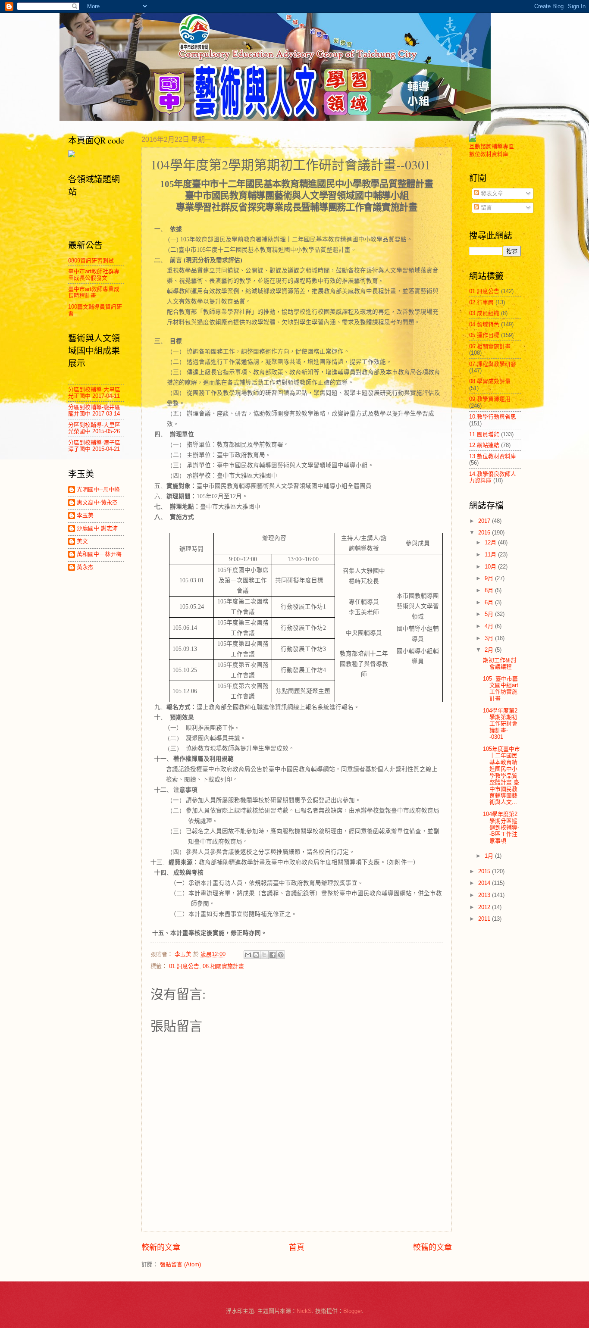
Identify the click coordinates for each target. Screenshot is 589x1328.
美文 (82, 541)
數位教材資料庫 (488, 154)
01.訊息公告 (184, 966)
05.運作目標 (484, 335)
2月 (490, 650)
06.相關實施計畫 (223, 966)
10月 (491, 566)
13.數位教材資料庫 (492, 456)
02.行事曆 (481, 302)
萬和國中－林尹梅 (99, 554)
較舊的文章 (432, 1247)
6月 (490, 602)
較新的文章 (160, 1247)
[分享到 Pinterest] (280, 954)
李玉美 (85, 515)
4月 (490, 626)
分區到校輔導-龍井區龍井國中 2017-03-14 (94, 410)
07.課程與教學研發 (492, 364)
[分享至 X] (264, 954)
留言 (485, 207)
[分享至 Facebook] (272, 954)
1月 (490, 856)
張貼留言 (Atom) (180, 1264)
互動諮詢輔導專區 (491, 146)
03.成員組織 (484, 313)
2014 (485, 883)
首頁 (296, 1247)
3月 (490, 638)
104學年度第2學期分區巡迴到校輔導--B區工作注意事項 (501, 827)
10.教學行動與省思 (492, 416)
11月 (491, 554)
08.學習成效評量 (490, 381)
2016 (485, 532)
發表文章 (491, 193)
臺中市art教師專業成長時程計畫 (93, 292)
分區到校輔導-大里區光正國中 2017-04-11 (94, 392)
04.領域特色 (484, 324)
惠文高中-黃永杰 (97, 502)
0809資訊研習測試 (91, 260)
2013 (485, 895)
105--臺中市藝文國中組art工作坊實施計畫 (500, 688)
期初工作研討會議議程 (500, 663)
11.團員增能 (484, 434)
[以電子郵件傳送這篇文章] (248, 954)
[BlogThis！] (256, 954)
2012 (485, 907)
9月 (490, 578)
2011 (485, 919)
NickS (304, 1311)
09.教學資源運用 (490, 399)
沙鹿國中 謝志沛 (97, 528)
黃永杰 (85, 567)
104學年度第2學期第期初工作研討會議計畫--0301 (500, 724)
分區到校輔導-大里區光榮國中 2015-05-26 (94, 428)
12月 (491, 542)
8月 (490, 590)
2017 (485, 521)
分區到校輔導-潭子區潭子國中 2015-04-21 (94, 445)
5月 (490, 614)
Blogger (352, 1311)
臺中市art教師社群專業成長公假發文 (93, 274)
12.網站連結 (484, 445)
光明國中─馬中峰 (98, 489)
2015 (485, 871)
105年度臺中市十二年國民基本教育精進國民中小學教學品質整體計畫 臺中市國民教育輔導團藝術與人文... (501, 776)
